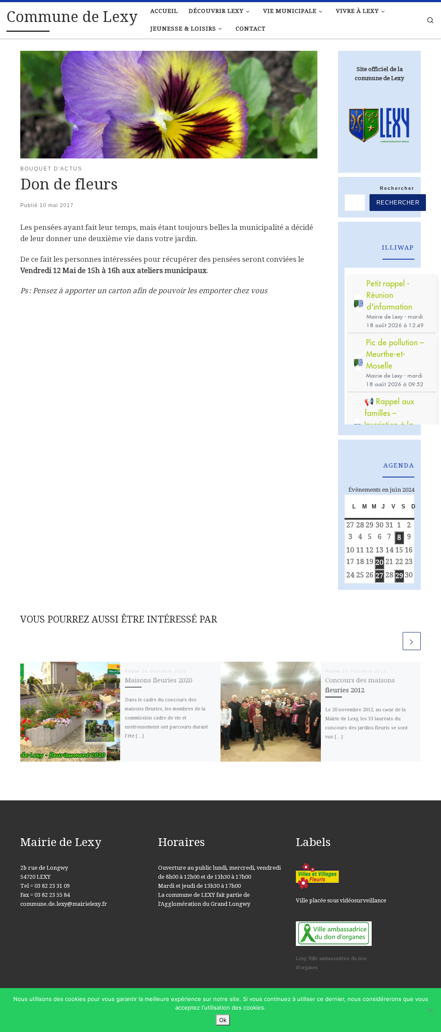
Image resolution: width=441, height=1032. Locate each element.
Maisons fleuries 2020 (158, 680)
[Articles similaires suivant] (412, 641)
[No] (430, 1010)
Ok (223, 1020)
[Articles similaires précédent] (392, 641)
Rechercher (397, 188)
